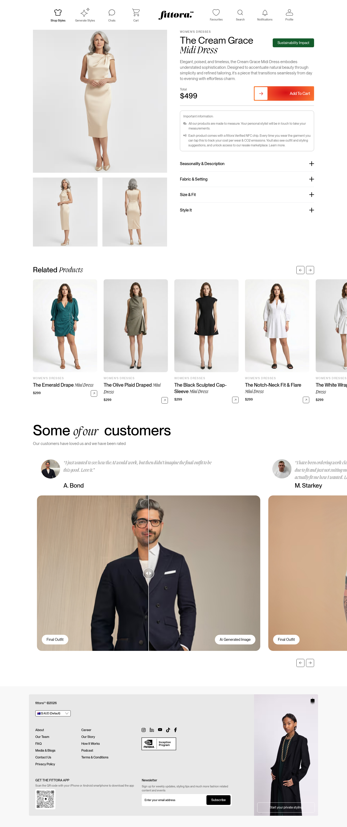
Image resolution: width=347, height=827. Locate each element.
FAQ (38, 744)
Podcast (87, 750)
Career (86, 730)
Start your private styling (286, 807)
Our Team (42, 737)
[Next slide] (310, 270)
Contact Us (43, 757)
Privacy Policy (45, 764)
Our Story (88, 737)
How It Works (90, 744)
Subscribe (218, 800)
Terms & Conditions (94, 757)
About (39, 730)
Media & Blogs (45, 750)
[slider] (148, 573)
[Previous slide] (300, 270)
